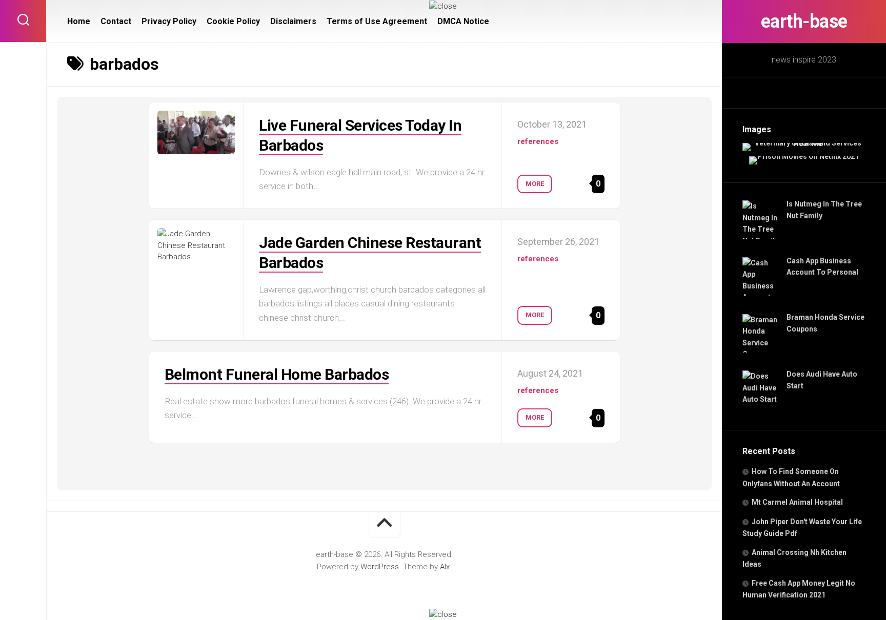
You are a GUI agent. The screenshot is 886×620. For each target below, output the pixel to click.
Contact (115, 21)
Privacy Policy (169, 21)
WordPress (379, 566)
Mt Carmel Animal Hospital (797, 502)
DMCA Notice (463, 21)
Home (78, 21)
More (535, 184)
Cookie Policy (233, 21)
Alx (445, 566)
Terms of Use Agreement (377, 21)
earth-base (804, 21)
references (537, 141)
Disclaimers (293, 21)
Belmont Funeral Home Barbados (277, 374)
